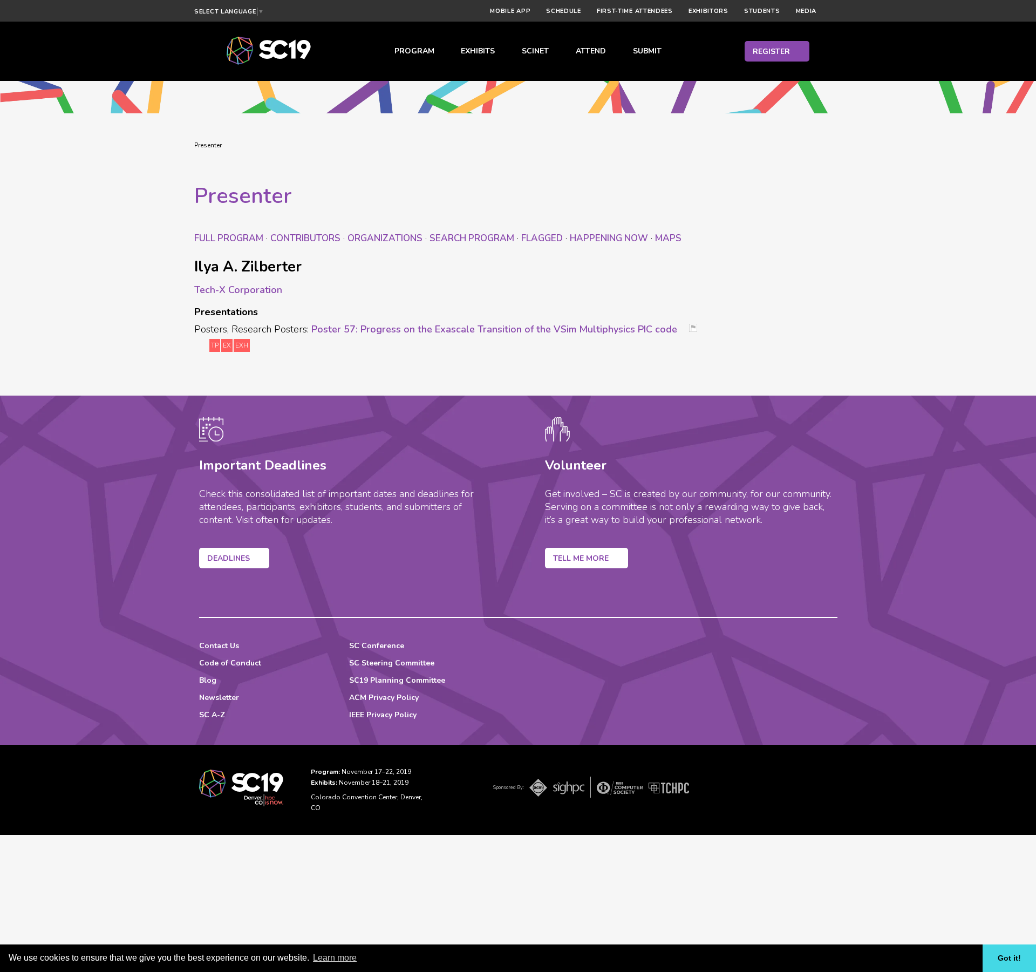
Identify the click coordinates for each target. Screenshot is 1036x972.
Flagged (542, 238)
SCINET (535, 51)
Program (414, 51)
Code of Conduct (230, 663)
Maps (668, 238)
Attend (591, 51)
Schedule (563, 11)
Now (609, 238)
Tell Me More (581, 558)
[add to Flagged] (697, 329)
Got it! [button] (1009, 958)
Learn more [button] (335, 957)
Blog (207, 680)
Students (762, 11)
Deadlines (228, 558)
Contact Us (219, 646)
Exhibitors (708, 11)
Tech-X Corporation (238, 289)
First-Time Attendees (635, 11)
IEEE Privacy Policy (383, 715)
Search (472, 238)
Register (771, 51)
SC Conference (376, 646)
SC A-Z (212, 715)
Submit (647, 51)
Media (806, 11)
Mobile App (510, 11)
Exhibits (478, 51)
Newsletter (219, 697)
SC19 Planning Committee (397, 680)
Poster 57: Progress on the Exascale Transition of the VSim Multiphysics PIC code (494, 329)
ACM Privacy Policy (384, 697)
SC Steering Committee (391, 663)
